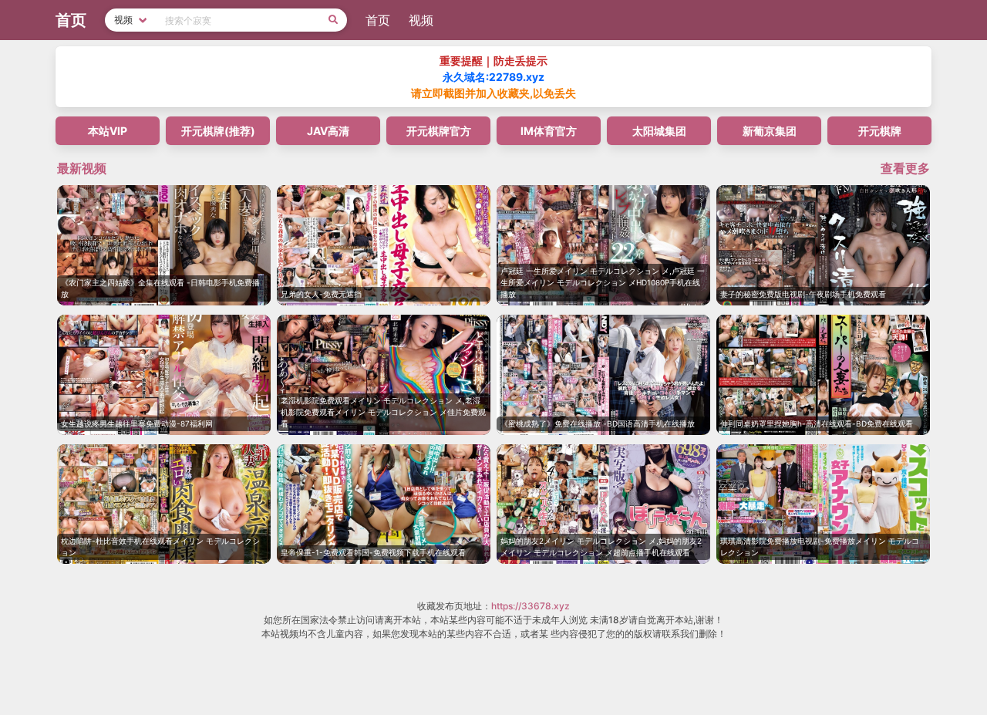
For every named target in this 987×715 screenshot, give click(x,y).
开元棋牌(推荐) (218, 130)
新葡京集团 (770, 130)
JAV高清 (328, 130)
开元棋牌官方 (438, 130)
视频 (421, 20)
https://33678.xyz (530, 606)
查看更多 (905, 168)
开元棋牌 (879, 130)
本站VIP (107, 130)
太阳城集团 (659, 130)
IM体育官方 (548, 130)
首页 (377, 20)
